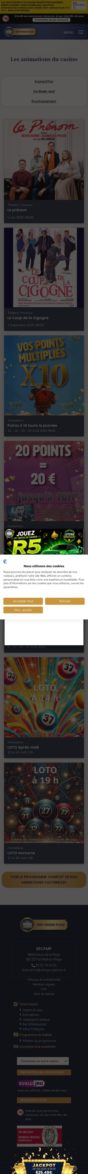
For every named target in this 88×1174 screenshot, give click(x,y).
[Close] (83, 529)
